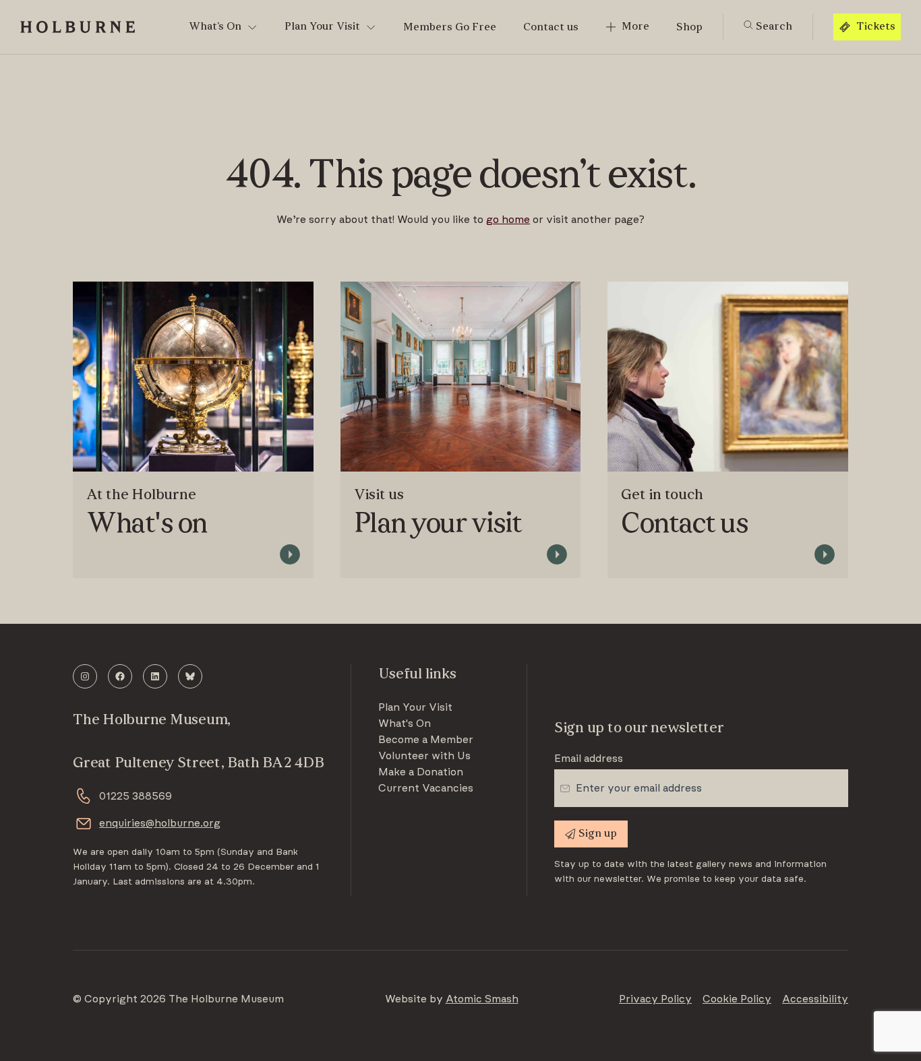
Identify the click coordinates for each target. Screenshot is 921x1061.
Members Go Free (449, 27)
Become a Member (425, 739)
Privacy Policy (655, 999)
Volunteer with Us (424, 755)
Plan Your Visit (322, 27)
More (635, 27)
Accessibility (815, 999)
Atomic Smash (482, 999)
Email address (588, 758)
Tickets (875, 27)
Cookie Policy (737, 999)
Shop (689, 27)
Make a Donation (420, 772)
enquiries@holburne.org (159, 823)
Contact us (550, 27)
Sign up (597, 834)
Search (772, 27)
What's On (404, 723)
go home (508, 219)
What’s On (215, 27)
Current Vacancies (425, 788)
